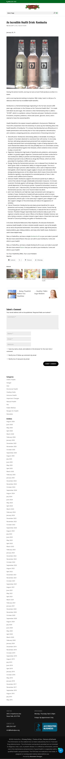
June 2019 (10, 665)
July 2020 (9, 625)
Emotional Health (12, 389)
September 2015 (12, 690)
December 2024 (11, 481)
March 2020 (10, 637)
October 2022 (11, 562)
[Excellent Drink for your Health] (50, 273)
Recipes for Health (12, 411)
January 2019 (11, 672)
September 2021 (12, 584)
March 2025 (10, 471)
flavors (22, 247)
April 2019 (10, 668)
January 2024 (11, 515)
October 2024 (11, 487)
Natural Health (22, 25)
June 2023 (10, 537)
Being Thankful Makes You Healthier (24, 293)
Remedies (10, 414)
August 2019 (11, 659)
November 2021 (12, 578)
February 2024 (11, 512)
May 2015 (10, 700)
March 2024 (10, 509)
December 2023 (11, 518)
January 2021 (11, 606)
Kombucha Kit (35, 236)
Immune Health (12, 395)
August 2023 (11, 531)
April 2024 (10, 506)
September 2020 (12, 618)
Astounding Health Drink (13, 279)
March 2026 (10, 434)
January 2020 (11, 643)
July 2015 (9, 697)
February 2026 (11, 437)
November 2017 (12, 687)
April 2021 (10, 596)
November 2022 (12, 559)
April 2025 (10, 468)
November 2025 (12, 446)
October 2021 (11, 581)
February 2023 (11, 550)
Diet (16, 25)
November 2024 (12, 484)
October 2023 (11, 525)
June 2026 (10, 425)
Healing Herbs (11, 392)
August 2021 (11, 587)
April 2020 (10, 634)
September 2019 (12, 656)
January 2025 (11, 478)
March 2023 (10, 546)
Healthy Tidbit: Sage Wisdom (41, 292)
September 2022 (12, 565)
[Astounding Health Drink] (15, 273)
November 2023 (12, 521)
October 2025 (11, 450)
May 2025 (10, 465)
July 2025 (9, 459)
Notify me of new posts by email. (19, 359)
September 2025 (12, 453)
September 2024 (12, 490)
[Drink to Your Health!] (32, 273)
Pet (8, 405)
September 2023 (12, 528)
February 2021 (11, 603)
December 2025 (11, 443)
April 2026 (10, 431)
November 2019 (12, 650)
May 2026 (10, 428)
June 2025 (10, 462)
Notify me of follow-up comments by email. (23, 355)
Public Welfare (11, 408)
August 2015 (11, 693)
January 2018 (11, 681)
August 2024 (11, 493)
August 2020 (11, 622)
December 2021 (11, 575)
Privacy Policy (26, 739)
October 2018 (11, 675)
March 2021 (10, 600)
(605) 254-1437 (11, 726)
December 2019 (11, 647)
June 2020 (10, 628)
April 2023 (10, 543)
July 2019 (9, 662)
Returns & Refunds (49, 739)
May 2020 (10, 631)
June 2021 (10, 590)
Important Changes (13, 398)
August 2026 (11, 421)
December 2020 (11, 609)
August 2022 (11, 568)
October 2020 (11, 615)
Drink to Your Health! (30, 279)
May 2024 (10, 503)
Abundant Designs (36, 756)
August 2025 (11, 456)
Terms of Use (37, 739)
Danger (9, 383)
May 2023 (10, 540)
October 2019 (11, 653)
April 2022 (10, 571)
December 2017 (11, 684)
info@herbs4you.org (13, 730)
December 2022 (11, 556)
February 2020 (11, 640)
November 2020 (12, 612)
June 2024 (10, 500)
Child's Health (11, 380)
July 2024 (9, 496)
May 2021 (10, 593)
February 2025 (11, 475)
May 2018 (10, 678)
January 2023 (11, 553)
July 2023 (9, 534)
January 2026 (11, 440)
